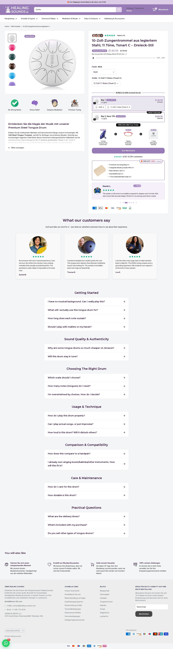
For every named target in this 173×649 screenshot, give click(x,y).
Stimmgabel (104, 594)
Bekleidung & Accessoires (115, 19)
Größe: (106, 78)
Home (7, 26)
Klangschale (104, 591)
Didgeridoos (104, 613)
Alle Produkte (15, 26)
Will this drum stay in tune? (63, 356)
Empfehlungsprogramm (74, 602)
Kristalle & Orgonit (28, 19)
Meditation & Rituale (70, 19)
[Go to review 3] (129, 202)
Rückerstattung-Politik (73, 605)
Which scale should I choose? (64, 377)
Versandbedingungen (73, 609)
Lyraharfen (104, 616)
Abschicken (144, 614)
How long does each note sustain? (67, 318)
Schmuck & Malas (49, 19)
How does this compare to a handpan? (69, 453)
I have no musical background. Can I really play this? (76, 301)
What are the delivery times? (64, 516)
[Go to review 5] (133, 202)
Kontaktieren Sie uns (73, 594)
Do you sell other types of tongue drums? (71, 533)
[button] (128, 103)
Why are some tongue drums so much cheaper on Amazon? (81, 348)
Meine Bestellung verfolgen (75, 598)
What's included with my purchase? (67, 525)
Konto (129, 11)
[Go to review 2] (126, 202)
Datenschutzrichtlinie (73, 613)
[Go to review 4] (131, 202)
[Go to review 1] (123, 202)
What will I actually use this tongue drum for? (73, 310)
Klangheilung (9, 19)
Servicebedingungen (72, 616)
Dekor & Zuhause (91, 19)
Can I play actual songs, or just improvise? (70, 424)
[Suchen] (119, 9)
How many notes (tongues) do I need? (69, 386)
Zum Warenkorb (128, 151)
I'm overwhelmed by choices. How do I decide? (74, 394)
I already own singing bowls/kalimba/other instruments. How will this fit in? (81, 464)
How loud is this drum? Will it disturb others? (72, 432)
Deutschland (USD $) (13, 631)
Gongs (102, 609)
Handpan (103, 598)
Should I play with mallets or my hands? (70, 327)
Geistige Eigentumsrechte (74, 620)
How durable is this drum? (62, 495)
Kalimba (103, 605)
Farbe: (97, 67)
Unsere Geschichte (72, 591)
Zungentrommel (106, 602)
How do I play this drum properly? (66, 415)
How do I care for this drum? (63, 487)
